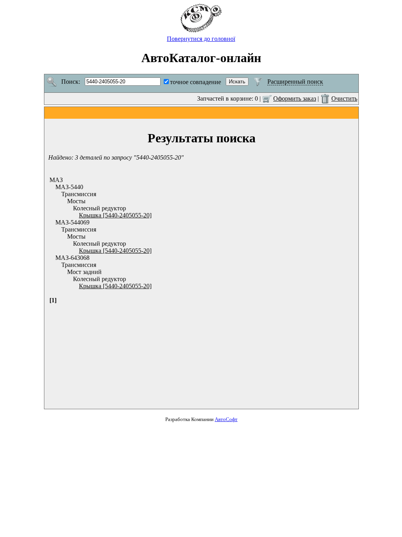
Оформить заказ (294, 98)
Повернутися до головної (201, 38)
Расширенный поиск (295, 81)
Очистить (344, 98)
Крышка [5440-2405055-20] (115, 215)
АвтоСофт (226, 419)
